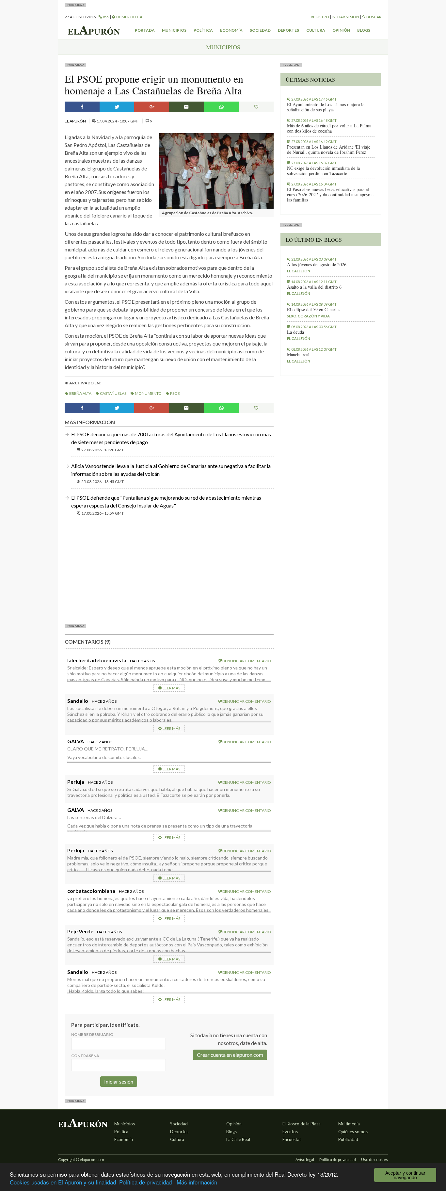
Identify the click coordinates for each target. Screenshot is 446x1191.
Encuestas (291, 1139)
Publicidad (348, 1139)
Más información (197, 1182)
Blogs (363, 30)
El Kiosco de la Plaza (301, 1123)
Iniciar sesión (345, 16)
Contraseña (85, 1055)
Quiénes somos (353, 1131)
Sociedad (260, 30)
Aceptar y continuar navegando (405, 1175)
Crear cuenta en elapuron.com (230, 1055)
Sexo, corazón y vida (308, 316)
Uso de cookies (374, 1159)
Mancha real (298, 354)
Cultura (315, 30)
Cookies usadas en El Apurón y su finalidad (63, 1182)
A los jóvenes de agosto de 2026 (316, 264)
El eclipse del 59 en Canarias (313, 309)
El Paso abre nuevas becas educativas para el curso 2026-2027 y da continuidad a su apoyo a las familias (330, 194)
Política (203, 30)
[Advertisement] (169, 571)
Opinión (341, 30)
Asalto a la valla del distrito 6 (314, 287)
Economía (231, 30)
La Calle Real (238, 1139)
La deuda (295, 332)
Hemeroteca (129, 16)
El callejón (298, 271)
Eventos (290, 1131)
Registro (320, 16)
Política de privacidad (145, 1182)
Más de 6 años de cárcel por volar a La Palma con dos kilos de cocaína (329, 128)
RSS (105, 16)
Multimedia (349, 1123)
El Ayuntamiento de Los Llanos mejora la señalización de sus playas (325, 107)
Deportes (288, 30)
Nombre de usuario (92, 1034)
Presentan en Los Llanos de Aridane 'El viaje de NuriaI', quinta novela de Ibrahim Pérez (328, 149)
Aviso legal (304, 1159)
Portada (145, 30)
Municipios (174, 30)
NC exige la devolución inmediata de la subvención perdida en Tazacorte (323, 171)
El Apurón (76, 121)
